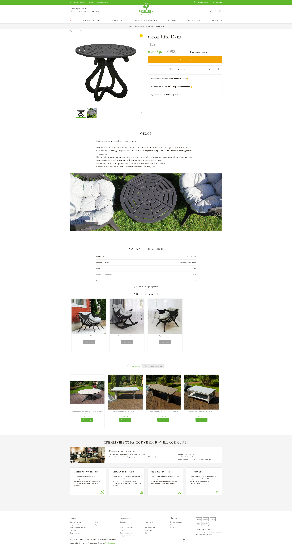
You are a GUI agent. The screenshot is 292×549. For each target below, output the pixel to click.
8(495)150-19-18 (191, 454)
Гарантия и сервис (126, 527)
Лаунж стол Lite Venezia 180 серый (125, 411)
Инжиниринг (216, 20)
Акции (172, 527)
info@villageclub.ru (188, 457)
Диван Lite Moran (89, 336)
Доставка (219, 2)
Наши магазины (202, 2)
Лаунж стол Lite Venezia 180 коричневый (163, 411)
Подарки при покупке (127, 536)
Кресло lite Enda (165, 336)
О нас (147, 525)
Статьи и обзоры (102, 2)
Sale (72, 20)
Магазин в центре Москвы (122, 451)
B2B (146, 533)
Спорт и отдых (193, 20)
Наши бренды (150, 527)
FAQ (121, 530)
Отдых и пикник (75, 533)
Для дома (171, 20)
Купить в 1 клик (178, 69)
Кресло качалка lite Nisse (127, 336)
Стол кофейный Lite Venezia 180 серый (201, 411)
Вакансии (148, 530)
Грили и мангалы (91, 20)
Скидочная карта (126, 533)
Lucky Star (209, 534)
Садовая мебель (117, 20)
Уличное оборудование (146, 20)
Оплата (122, 525)
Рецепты (173, 525)
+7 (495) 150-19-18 (79, 9)
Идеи (91, 2)
